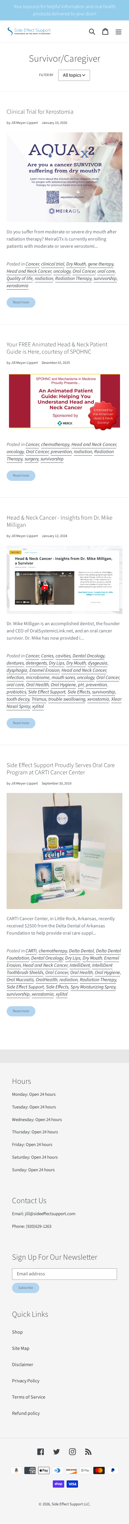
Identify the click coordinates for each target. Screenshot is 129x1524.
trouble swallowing (66, 699)
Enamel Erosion (44, 670)
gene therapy (100, 264)
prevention (61, 451)
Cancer (32, 264)
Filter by (46, 75)
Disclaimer (22, 1364)
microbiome (38, 677)
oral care (106, 271)
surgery (31, 459)
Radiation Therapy (73, 278)
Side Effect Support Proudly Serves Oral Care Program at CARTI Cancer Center (61, 769)
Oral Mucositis (20, 979)
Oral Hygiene (63, 684)
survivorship (105, 278)
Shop (17, 1332)
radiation (44, 278)
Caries (47, 656)
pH (81, 684)
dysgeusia (97, 663)
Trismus (39, 699)
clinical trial (52, 264)
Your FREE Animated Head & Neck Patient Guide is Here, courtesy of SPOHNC (57, 348)
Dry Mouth (76, 264)
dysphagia (17, 670)
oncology (61, 271)
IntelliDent (80, 965)
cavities (63, 656)
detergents (36, 663)
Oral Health (37, 684)
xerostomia (17, 285)
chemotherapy (55, 444)
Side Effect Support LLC (70, 1504)
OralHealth (46, 979)
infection (15, 677)
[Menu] (118, 31)
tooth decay (18, 699)
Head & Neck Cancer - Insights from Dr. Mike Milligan (59, 521)
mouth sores (63, 677)
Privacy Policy (25, 1381)
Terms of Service (28, 1397)
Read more (21, 302)
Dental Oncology (88, 656)
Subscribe (25, 1287)
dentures (15, 663)
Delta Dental (81, 951)
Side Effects (79, 692)
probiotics (16, 692)
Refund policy (26, 1413)
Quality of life (20, 278)
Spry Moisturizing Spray (93, 987)
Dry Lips (56, 663)
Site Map (20, 1348)
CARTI (31, 951)
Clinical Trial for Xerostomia (40, 112)
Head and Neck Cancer (29, 271)
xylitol (38, 706)
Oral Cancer (84, 271)
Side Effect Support (46, 692)
